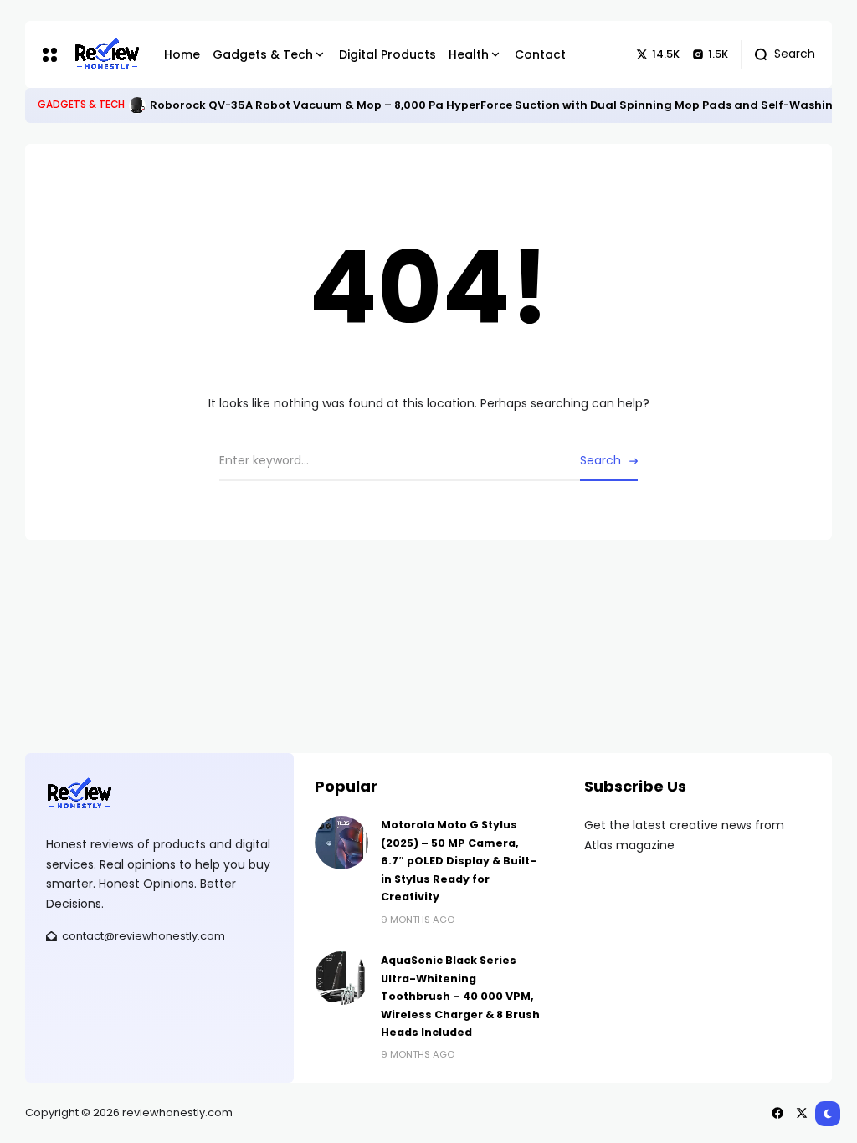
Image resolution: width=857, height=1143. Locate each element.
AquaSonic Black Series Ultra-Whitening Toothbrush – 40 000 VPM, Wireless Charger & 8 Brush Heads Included (460, 996)
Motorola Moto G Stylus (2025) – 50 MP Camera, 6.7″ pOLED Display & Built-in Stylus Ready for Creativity (458, 861)
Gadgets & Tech (81, 104)
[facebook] (777, 1113)
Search (600, 460)
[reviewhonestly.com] (106, 54)
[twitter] (802, 1113)
